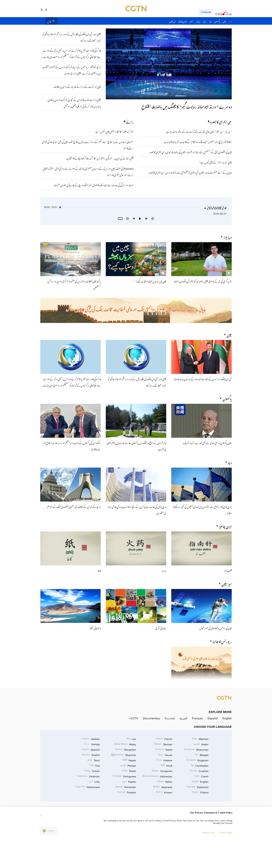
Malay (125, 744)
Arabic (200, 744)
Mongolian (125, 749)
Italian (164, 781)
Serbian (91, 739)
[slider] (60, 207)
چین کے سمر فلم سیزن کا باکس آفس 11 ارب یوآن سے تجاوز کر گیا (185, 106)
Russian (126, 792)
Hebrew (164, 760)
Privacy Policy (225, 832)
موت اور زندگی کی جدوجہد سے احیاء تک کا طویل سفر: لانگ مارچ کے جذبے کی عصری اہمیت (93, 184)
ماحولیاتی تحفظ (95, 628)
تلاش (49, 20)
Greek (163, 749)
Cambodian (199, 765)
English (227, 718)
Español (213, 718)
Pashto (129, 781)
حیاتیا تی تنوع (161, 628)
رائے (129, 121)
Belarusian (196, 749)
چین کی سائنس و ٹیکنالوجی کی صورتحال (215, 628)
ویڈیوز (228, 237)
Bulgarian (197, 760)
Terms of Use (208, 832)
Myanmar (123, 755)
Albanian (200, 739)
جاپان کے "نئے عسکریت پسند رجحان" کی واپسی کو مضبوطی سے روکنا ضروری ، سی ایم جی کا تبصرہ (190, 172)
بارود (164, 570)
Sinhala (92, 744)
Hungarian (162, 771)
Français (197, 718)
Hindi (166, 765)
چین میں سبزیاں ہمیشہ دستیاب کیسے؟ (151, 281)
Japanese (162, 787)
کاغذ (99, 570)
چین (229, 334)
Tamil (94, 760)
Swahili (91, 755)
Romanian (126, 787)
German (163, 744)
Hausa (165, 755)
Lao (131, 739)
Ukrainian (88, 776)
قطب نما (228, 570)
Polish (129, 771)
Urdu (94, 781)
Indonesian (157, 776)
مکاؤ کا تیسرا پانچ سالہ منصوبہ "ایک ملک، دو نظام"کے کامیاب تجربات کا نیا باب (198, 141)
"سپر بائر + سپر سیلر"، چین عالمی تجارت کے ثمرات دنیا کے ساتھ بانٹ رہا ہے (199, 131)
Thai (95, 765)
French (163, 739)
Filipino (200, 792)
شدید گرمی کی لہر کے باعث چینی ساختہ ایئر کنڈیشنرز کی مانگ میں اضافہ (203, 281)
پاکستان (227, 398)
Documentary (151, 718)
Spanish (91, 749)
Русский (170, 718)
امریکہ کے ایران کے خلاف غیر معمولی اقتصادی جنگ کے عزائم (74, 506)
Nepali (129, 760)
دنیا (230, 462)
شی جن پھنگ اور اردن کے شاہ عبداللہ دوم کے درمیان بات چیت (203, 378)
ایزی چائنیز (225, 526)
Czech (201, 776)
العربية (183, 718)
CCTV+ (133, 718)
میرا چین (227, 583)
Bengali (201, 755)
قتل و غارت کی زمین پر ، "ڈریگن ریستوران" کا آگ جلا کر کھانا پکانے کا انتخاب (99, 158)
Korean (164, 792)
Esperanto (197, 787)
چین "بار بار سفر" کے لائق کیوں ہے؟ (215, 162)
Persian (127, 765)
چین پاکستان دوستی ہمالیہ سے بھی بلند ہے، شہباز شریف (207, 442)
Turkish (92, 771)
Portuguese (124, 776)
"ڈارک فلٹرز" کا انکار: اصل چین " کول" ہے (114, 131)
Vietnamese (87, 787)
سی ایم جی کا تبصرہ (221, 121)
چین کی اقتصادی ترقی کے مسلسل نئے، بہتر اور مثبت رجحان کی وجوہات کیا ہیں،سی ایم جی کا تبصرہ (191, 151)
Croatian (199, 771)
